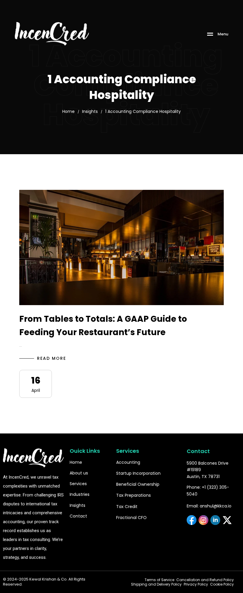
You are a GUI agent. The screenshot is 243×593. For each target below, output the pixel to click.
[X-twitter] (227, 520)
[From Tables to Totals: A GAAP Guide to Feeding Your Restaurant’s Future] (121, 247)
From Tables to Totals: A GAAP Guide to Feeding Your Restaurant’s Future (103, 325)
